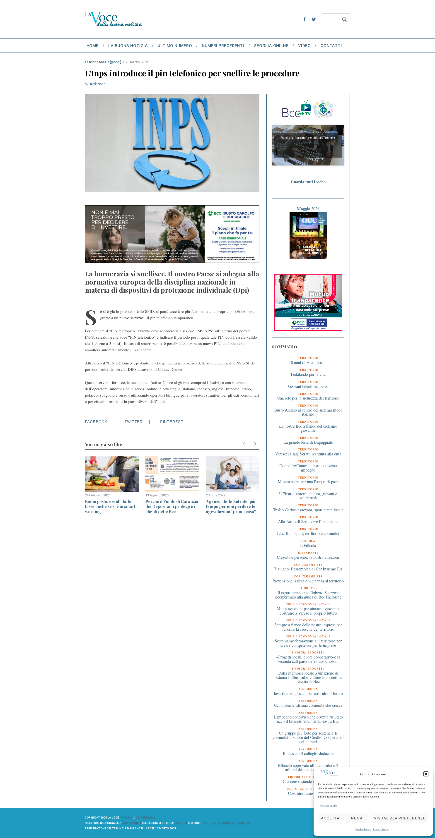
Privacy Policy (381, 829)
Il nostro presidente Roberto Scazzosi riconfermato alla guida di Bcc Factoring (308, 595)
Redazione (97, 83)
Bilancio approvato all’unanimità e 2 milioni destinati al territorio (308, 767)
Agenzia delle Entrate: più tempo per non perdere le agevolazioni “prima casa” (231, 506)
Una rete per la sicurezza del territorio (308, 398)
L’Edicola (308, 545)
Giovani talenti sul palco (308, 386)
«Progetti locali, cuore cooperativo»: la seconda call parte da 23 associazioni (308, 659)
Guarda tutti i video (308, 182)
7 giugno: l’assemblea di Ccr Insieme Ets (308, 569)
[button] (426, 774)
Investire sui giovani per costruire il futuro (308, 693)
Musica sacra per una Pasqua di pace (308, 481)
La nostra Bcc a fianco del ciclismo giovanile (308, 428)
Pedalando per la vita (308, 374)
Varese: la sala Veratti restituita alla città (308, 454)
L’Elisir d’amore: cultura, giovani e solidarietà (308, 496)
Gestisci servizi (328, 805)
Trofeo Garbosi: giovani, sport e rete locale (308, 509)
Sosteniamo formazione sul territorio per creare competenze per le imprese (308, 643)
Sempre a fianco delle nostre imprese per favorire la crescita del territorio (308, 627)
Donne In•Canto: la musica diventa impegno (308, 468)
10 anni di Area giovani (308, 362)
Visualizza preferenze (400, 818)
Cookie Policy (363, 829)
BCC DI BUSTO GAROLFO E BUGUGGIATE (227, 823)
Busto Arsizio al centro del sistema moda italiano (308, 412)
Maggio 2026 (308, 209)
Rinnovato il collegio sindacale (308, 753)
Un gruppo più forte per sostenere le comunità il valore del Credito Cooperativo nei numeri (308, 737)
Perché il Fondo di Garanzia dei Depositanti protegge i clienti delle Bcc (171, 506)
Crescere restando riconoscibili (308, 781)
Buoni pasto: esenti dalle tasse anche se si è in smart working (110, 506)
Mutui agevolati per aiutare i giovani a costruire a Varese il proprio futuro (308, 611)
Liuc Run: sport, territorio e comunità (308, 533)
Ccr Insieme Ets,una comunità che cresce (308, 705)
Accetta (330, 818)
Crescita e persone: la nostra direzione (308, 557)
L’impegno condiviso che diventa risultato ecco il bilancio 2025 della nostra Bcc (308, 719)
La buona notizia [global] (103, 62)
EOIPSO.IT (181, 823)
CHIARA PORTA (131, 823)
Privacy (127, 817)
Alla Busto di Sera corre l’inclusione (308, 521)
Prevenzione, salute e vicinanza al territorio (308, 581)
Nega (357, 818)
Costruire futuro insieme (308, 793)
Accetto (308, 151)
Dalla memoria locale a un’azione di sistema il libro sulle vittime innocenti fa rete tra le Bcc (308, 677)
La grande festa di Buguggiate (308, 442)
